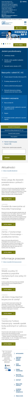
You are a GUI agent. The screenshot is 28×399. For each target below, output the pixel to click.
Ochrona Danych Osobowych (19, 390)
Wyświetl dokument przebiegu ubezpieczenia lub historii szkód (13, 91)
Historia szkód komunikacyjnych (13, 86)
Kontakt (18, 380)
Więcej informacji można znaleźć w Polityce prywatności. (9, 16)
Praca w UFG (19, 396)
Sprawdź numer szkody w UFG (12, 66)
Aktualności (19, 353)
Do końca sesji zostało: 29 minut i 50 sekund (11, 19)
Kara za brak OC (8, 103)
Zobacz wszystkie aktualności (10, 171)
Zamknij (24, 1)
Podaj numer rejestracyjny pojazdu (12, 147)
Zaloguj (20, 27)
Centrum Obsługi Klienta (18, 359)
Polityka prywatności (20, 375)
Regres (6, 113)
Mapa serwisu (18, 364)
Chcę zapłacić (14, 136)
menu (25, 24)
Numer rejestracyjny (10, 142)
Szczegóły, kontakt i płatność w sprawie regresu (15, 118)
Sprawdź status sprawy (14, 133)
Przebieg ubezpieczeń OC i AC (12, 81)
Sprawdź (7, 157)
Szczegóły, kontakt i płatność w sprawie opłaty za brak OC (15, 108)
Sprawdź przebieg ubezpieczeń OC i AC (14, 130)
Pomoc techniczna (19, 370)
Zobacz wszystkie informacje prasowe (12, 262)
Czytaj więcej (7, 199)
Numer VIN (7, 144)
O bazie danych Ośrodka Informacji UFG (15, 77)
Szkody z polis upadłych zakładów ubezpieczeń (13, 61)
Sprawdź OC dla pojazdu (14, 127)
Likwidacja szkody (9, 55)
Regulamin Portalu (19, 384)
